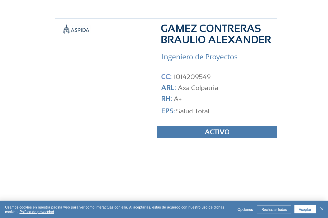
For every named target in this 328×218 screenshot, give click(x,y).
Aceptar (305, 209)
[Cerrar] (322, 209)
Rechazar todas (274, 209)
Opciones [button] (245, 209)
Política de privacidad (36, 211)
